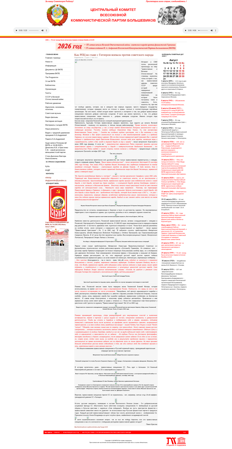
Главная (57, 432)
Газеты (48, 93)
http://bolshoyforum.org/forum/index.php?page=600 (91, 427)
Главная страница (52, 58)
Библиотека (50, 85)
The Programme (51, 77)
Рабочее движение (53, 103)
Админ (77, 60)
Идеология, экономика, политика (54, 108)
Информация (50, 66)
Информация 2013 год (71, 432)
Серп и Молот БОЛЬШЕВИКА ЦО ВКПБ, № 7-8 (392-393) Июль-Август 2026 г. (57, 225)
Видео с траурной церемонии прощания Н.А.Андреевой (57, 134)
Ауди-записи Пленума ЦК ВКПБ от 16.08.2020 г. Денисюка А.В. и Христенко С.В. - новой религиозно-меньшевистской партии (56, 147)
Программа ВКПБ (52, 73)
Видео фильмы (51, 117)
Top (184, 432)
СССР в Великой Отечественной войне (54, 98)
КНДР (47, 170)
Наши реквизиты (52, 129)
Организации (50, 89)
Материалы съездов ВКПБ (56, 125)
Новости (48, 62)
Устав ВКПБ (50, 81)
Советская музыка (53, 113)
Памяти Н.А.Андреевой (55, 139)
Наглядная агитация (53, 121)
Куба (47, 166)
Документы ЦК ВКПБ (54, 70)
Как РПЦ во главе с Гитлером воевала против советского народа (113, 55)
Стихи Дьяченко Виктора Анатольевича (55, 157)
